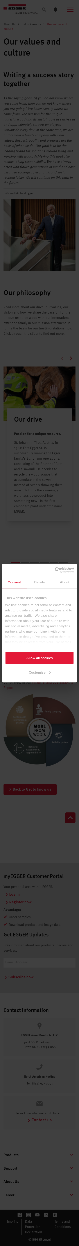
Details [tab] (39, 582)
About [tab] (65, 582)
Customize (37, 672)
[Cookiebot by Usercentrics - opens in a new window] (56, 570)
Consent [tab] (14, 582)
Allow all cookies (39, 658)
